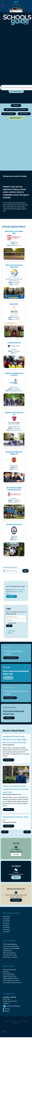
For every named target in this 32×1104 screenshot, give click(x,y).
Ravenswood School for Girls (14, 524)
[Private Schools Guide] (17, 19)
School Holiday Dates (8, 974)
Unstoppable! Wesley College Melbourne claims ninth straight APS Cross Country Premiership (15, 739)
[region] (16, 55)
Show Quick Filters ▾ (16, 91)
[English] (10, 9)
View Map (8, 677)
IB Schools (16, 105)
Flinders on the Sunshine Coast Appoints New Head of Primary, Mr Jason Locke (16, 789)
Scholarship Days (7, 950)
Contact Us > (6, 1003)
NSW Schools (6, 916)
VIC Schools (6, 919)
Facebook (7, 1009)
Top (6, 1032)
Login (16, 6)
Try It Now (16, 854)
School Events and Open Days (11, 946)
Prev (5, 832)
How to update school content (11, 980)
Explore (25, 570)
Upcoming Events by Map (9, 955)
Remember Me (12, 623)
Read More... (9, 760)
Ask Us (16, 877)
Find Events (16, 900)
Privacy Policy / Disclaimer (10, 957)
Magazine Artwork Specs (9, 976)
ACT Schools (6, 929)
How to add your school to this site (12, 982)
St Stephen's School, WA (14, 342)
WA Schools (6, 923)
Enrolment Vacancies (11, 658)
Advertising (6, 972)
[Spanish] (21, 9)
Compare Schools (16, 118)
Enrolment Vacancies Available (11, 948)
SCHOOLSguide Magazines (10, 944)
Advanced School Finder (9, 970)
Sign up (10, 633)
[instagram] (17, 2)
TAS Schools (6, 927)
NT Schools (6, 931)
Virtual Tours (9, 718)
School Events (9, 113)
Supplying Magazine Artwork (10, 978)
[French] (13, 9)
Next (27, 832)
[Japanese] (19, 9)
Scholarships (24, 113)
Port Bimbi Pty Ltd (16, 1021)
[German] (15, 9)
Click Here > (11, 596)
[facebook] (15, 2)
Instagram (7, 1011)
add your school (19, 589)
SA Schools (6, 925)
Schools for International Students (17, 109)
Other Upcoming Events (9, 953)
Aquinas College (14, 304)
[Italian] (17, 9)
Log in (9, 625)
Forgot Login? (11, 631)
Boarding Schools (10, 697)
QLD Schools (6, 921)
